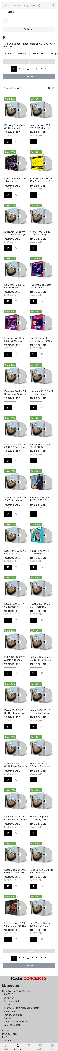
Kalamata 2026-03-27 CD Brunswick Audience (41, 392)
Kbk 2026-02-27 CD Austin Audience (15, 658)
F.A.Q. (5, 1037)
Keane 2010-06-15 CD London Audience (15, 818)
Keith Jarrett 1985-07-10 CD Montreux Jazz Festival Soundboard (41, 126)
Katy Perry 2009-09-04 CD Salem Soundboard (15, 552)
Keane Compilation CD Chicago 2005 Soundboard (40, 818)
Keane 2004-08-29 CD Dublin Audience (40, 711)
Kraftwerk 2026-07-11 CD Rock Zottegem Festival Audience (16, 233)
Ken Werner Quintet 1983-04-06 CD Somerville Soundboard (41, 924)
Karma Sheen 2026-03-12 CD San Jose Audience (15, 446)
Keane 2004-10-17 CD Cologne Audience (16, 765)
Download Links (12, 1001)
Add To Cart (10, 994)
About (5, 1030)
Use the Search (12, 1025)
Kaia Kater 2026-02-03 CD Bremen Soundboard (15, 286)
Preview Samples (13, 1014)
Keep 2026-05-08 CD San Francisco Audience (41, 871)
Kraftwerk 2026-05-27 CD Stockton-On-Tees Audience (41, 180)
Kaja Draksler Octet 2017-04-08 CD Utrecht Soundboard (41, 286)
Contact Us (8, 1040)
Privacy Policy (9, 1033)
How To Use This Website (16, 991)
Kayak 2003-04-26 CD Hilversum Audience (40, 605)
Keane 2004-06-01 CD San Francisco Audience (14, 711)
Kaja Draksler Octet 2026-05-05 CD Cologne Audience (14, 339)
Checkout (9, 997)
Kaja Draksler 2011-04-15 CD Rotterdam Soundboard (41, 339)
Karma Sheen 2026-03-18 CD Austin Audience (41, 446)
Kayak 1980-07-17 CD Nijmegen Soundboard (14, 605)
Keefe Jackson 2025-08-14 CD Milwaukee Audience (15, 871)
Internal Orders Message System (21, 1007)
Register (8, 1018)
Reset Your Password (15, 1021)
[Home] (5, 20)
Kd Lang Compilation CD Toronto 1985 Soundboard (41, 658)
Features (8, 1004)
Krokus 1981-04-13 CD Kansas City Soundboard (40, 233)
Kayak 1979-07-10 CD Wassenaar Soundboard (40, 552)
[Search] (53, 5)
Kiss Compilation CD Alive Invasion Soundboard (15, 180)
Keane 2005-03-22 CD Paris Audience (40, 765)
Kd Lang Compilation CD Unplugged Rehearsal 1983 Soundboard (15, 126)
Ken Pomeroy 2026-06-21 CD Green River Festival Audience (16, 924)
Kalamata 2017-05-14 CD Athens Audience (15, 392)
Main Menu (10, 1011)
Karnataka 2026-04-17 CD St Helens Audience (15, 499)
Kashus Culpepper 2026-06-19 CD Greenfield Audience (41, 499)
